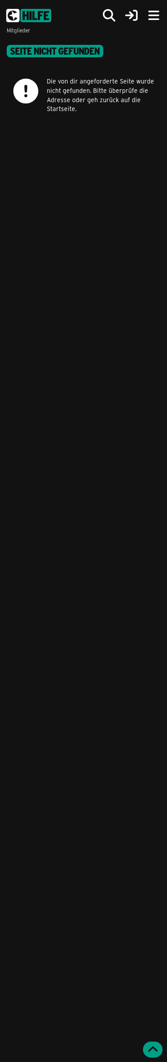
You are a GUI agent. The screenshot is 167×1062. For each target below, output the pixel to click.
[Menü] (154, 15)
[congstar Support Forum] (28, 15)
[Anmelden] (131, 16)
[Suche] (109, 15)
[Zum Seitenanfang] (153, 1050)
